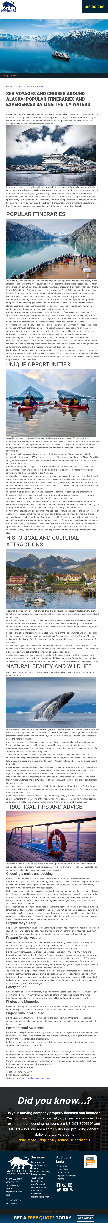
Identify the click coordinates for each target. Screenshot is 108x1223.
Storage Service (38, 1174)
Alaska (14, 75)
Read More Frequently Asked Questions (53, 1140)
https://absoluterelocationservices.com (32, 1078)
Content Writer (37, 86)
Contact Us (62, 1166)
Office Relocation (39, 1187)
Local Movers (37, 1162)
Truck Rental (37, 1178)
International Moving (40, 1171)
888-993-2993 (94, 6)
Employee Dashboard (66, 1175)
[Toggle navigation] (7, 16)
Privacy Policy (63, 1169)
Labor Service (37, 1181)
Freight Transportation (41, 1197)
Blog (5, 75)
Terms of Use (63, 1172)
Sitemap (60, 1178)
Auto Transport (38, 1184)
